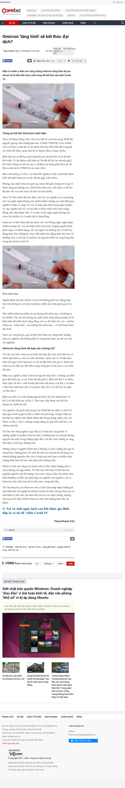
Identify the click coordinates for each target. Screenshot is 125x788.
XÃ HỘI (12, 23)
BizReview (31, 10)
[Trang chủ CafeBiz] (2, 22)
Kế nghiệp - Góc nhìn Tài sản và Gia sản (44, 15)
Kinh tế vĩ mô (34, 717)
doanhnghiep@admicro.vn (85, 735)
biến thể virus (21, 547)
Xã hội (48, 51)
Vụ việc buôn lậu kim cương (92, 15)
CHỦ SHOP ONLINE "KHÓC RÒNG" (80, 10)
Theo (38, 530)
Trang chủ (7, 717)
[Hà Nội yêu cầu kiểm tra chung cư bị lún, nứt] (13, 667)
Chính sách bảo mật (10, 743)
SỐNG (83, 23)
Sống (79, 717)
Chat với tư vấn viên (82, 741)
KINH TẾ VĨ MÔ (29, 23)
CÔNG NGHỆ (67, 23)
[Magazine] (5, 2)
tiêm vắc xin (13, 550)
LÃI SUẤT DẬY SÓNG (51, 10)
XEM (70, 563)
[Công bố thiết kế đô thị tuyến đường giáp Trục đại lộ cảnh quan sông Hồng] (38, 667)
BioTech (71, 15)
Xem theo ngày (24, 563)
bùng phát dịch (49, 547)
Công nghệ (67, 717)
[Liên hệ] (29, 60)
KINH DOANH (49, 23)
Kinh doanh (51, 717)
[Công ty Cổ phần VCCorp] (15, 753)
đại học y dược (35, 547)
